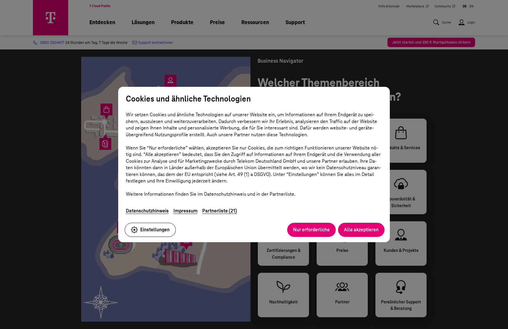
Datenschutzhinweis (147, 211)
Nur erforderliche (311, 230)
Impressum (185, 211)
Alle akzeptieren (361, 230)
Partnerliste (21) (219, 211)
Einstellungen (155, 230)
